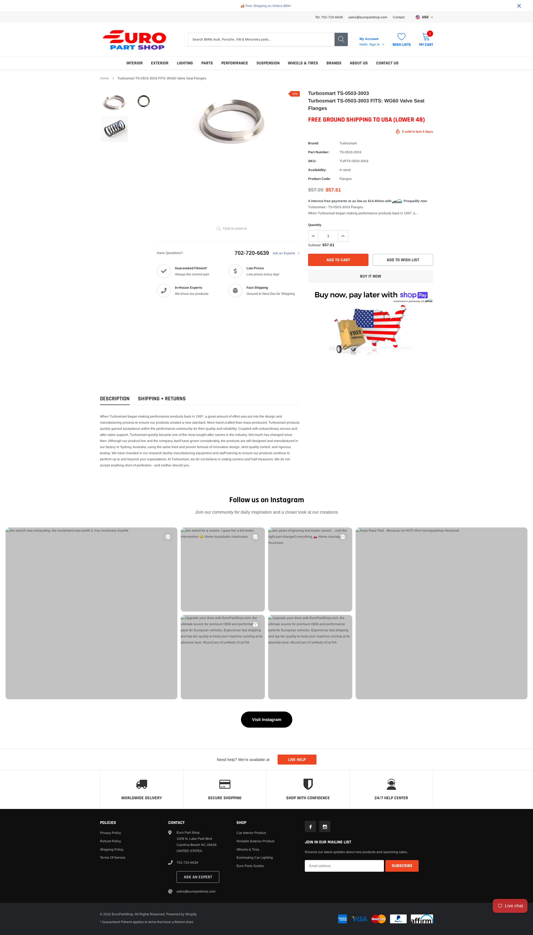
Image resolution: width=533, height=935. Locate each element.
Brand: (313, 143)
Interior (134, 63)
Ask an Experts (284, 253)
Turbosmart (348, 143)
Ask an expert (198, 877)
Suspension (268, 63)
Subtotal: (314, 245)
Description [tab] (115, 398)
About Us (359, 63)
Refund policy (110, 841)
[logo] (134, 39)
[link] (114, 102)
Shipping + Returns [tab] (162, 398)
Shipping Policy (112, 849)
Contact (398, 17)
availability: (317, 170)
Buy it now (370, 276)
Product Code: (319, 179)
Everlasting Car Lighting (255, 857)
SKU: (312, 161)
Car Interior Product (251, 833)
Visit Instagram (266, 719)
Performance (234, 63)
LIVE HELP (297, 760)
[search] (341, 39)
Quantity (314, 225)
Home (104, 78)
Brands (333, 63)
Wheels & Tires (303, 63)
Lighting (185, 63)
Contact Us (387, 63)
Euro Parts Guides (250, 866)
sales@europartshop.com (367, 17)
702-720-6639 (252, 253)
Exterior (160, 63)
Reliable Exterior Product (255, 841)
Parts (207, 63)
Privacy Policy (110, 833)
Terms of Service (112, 857)
